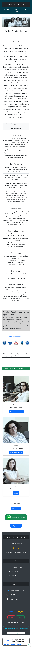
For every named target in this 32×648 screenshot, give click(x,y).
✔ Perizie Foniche (16, 575)
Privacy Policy (12, 633)
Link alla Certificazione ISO (16, 337)
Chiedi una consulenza (16, 412)
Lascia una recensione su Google (16, 622)
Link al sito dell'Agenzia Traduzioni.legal (16, 628)
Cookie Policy (21, 633)
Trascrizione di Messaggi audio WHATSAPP (16, 368)
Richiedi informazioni (16, 452)
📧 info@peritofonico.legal (16, 591)
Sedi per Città (15, 526)
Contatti (16, 493)
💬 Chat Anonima (16, 599)
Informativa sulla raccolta (12, 644)
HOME (6, 9)
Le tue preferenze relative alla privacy (17, 640)
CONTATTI (25, 9)
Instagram (20, 612)
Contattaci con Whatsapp (18, 517)
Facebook (11, 612)
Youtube (20, 617)
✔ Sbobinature (16, 571)
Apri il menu (15, 508)
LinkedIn (11, 617)
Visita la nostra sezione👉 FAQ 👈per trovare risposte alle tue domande (16, 548)
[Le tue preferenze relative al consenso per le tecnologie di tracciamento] (29, 645)
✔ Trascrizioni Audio (16, 567)
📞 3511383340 (16, 595)
